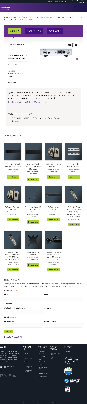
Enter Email (9, 321)
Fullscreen (77, 59)
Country (47, 308)
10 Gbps (41, 17)
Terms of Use (57, 402)
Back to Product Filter (13, 17)
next (76, 45)
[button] (1, 375)
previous (69, 45)
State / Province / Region (14, 308)
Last (46, 295)
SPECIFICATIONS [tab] (34, 31)
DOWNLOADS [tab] (54, 31)
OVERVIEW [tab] (14, 31)
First (6, 295)
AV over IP (27, 17)
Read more (13, 177)
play (72, 45)
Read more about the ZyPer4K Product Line (27, 102)
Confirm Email (50, 321)
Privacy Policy (49, 402)
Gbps (35, 17)
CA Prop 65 (64, 402)
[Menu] (74, 7)
